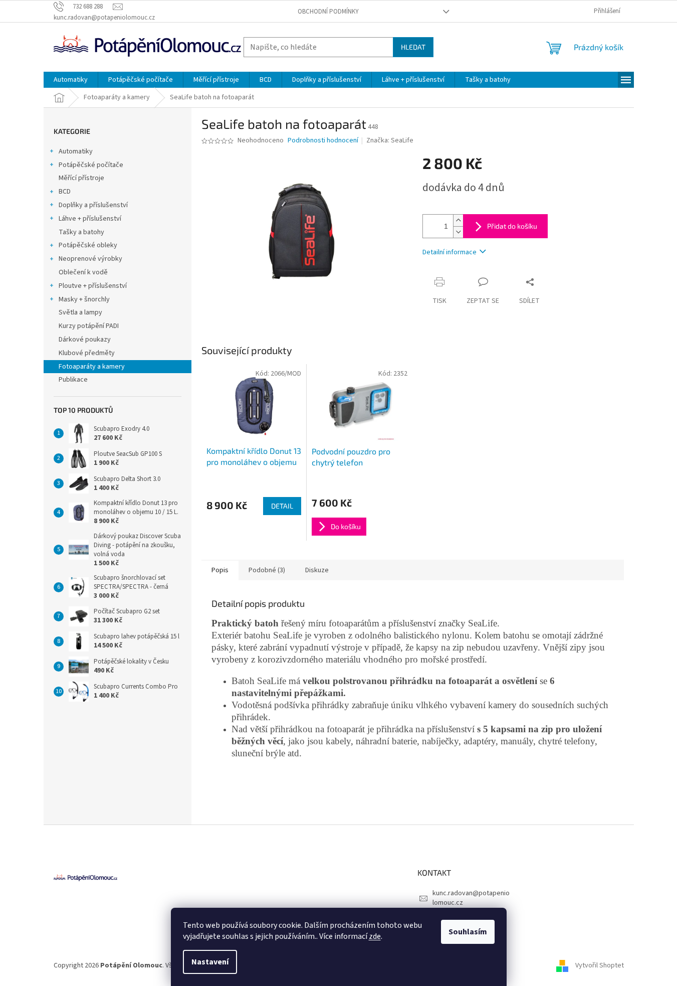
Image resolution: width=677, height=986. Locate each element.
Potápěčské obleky (88, 245)
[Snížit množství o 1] (458, 232)
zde (375, 936)
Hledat (413, 47)
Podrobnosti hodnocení (323, 140)
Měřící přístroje (81, 178)
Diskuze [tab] (317, 570)
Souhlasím (467, 931)
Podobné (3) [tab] (267, 570)
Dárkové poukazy (85, 340)
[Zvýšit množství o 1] (458, 220)
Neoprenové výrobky (90, 259)
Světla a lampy (80, 312)
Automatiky (76, 151)
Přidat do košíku (512, 226)
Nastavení (210, 961)
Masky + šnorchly (84, 299)
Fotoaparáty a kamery (92, 367)
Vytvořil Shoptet (599, 965)
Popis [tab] (220, 570)
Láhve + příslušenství (90, 219)
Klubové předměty (87, 353)
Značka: (389, 140)
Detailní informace (449, 252)
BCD (65, 192)
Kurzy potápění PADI (89, 326)
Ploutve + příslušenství (93, 286)
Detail (282, 506)
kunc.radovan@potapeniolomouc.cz (471, 898)
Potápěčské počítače (91, 165)
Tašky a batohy (81, 232)
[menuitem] (71, 80)
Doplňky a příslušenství (93, 205)
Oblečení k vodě (83, 272)
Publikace (73, 380)
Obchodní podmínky (328, 11)
